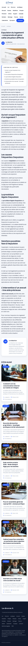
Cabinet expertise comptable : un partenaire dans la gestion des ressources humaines (13, 541)
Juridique (19, 7)
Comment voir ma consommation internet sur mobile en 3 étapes (11, 386)
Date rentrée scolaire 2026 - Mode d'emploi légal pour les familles (10, 464)
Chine (9, 13)
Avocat (4, 10)
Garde (21, 17)
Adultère (15, 10)
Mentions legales (6, 626)
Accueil (4, 7)
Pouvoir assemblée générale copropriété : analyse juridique (14, 503)
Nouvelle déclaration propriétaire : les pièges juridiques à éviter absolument (13, 425)
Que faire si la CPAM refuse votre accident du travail (12, 580)
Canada (21, 13)
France (16, 17)
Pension (4, 13)
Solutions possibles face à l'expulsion (14, 79)
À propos (12, 20)
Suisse (9, 10)
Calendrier (5, 20)
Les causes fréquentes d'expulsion (14, 74)
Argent (15, 13)
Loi (8, 7)
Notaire (4, 17)
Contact (20, 20)
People (21, 10)
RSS (13, 626)
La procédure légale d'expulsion (13, 76)
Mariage (10, 17)
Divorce (13, 7)
